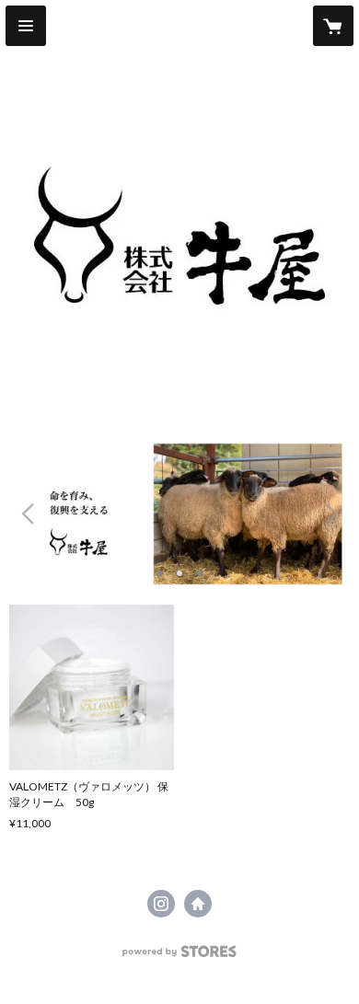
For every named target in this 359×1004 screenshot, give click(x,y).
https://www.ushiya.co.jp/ (198, 903)
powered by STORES (180, 956)
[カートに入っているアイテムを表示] (333, 26)
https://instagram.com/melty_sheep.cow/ (161, 903)
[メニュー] (26, 26)
